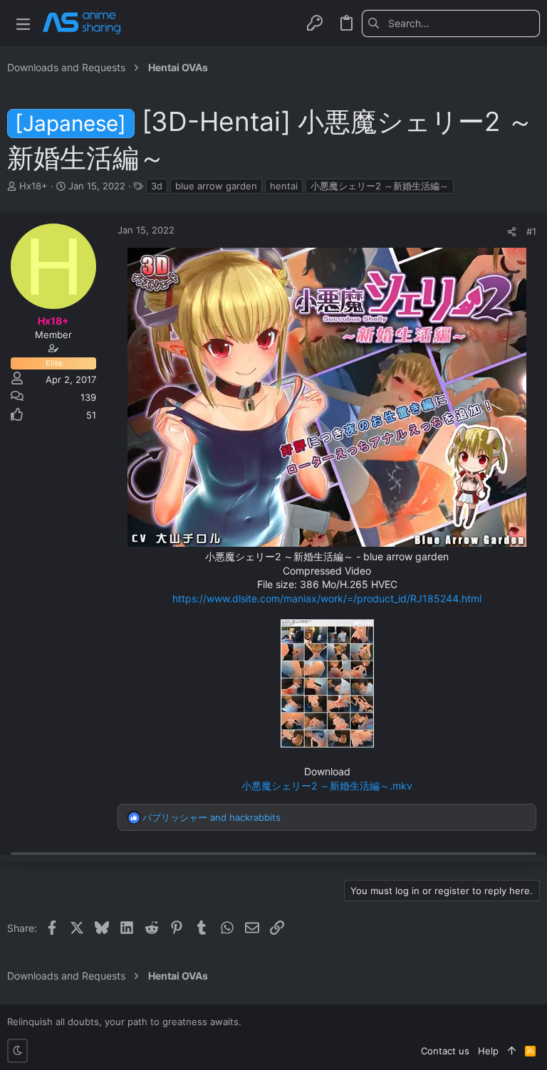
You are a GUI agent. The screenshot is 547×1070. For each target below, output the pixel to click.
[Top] (512, 1050)
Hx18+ (33, 186)
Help (488, 1050)
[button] (23, 23)
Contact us (445, 1050)
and (211, 817)
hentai (284, 186)
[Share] (511, 231)
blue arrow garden (216, 186)
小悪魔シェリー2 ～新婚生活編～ (380, 186)
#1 (531, 231)
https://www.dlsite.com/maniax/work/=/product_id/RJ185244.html (326, 598)
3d (156, 186)
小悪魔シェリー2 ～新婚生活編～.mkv (326, 786)
